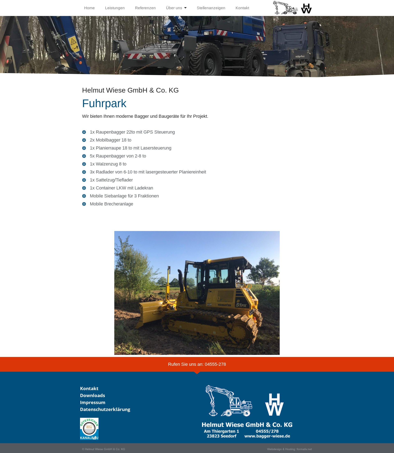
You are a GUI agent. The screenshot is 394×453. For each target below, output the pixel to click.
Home (89, 8)
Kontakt (242, 8)
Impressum (92, 402)
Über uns (174, 8)
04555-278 (215, 364)
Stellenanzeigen (211, 8)
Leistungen (115, 8)
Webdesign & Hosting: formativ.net (289, 449)
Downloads (92, 395)
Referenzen (145, 8)
